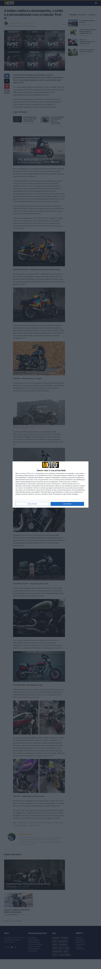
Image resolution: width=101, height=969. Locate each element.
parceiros (33, 473)
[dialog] (50, 484)
